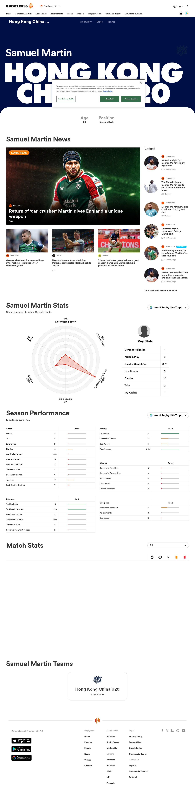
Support (132, 765)
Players (80, 13)
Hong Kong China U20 (30, 21)
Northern (111, 759)
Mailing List (112, 748)
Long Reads (41, 13)
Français (110, 783)
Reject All (110, 99)
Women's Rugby (113, 13)
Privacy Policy (135, 736)
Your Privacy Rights (66, 99)
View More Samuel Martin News (159, 290)
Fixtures (88, 742)
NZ (108, 777)
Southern (111, 765)
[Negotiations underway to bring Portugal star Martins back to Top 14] (73, 250)
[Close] (141, 83)
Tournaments (57, 13)
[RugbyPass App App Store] (37, 741)
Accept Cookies (131, 99)
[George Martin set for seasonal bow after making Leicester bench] (27, 250)
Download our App (133, 13)
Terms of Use (135, 742)
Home (87, 736)
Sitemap (88, 765)
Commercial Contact (138, 771)
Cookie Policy (135, 748)
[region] (98, 93)
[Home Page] (19, 6)
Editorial (133, 777)
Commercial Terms (137, 754)
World (109, 771)
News (8, 13)
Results (87, 748)
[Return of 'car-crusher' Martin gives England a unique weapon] (73, 186)
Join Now (111, 736)
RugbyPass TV (94, 13)
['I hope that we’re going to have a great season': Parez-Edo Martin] (119, 250)
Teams (70, 13)
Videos (87, 759)
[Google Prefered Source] (37, 758)
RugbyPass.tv (113, 742)
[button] (85, 21)
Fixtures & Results (24, 13)
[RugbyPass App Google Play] (37, 749)
